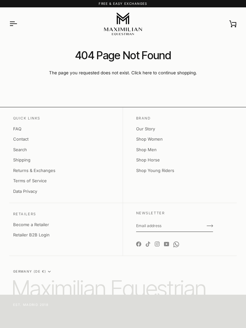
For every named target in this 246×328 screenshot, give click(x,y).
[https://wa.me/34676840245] (176, 239)
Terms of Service (30, 180)
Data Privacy (25, 191)
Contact (21, 139)
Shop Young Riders (155, 170)
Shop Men (146, 149)
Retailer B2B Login (31, 234)
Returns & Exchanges (34, 170)
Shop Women (149, 139)
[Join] (210, 226)
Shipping (21, 159)
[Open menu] (19, 23)
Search (20, 149)
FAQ (17, 128)
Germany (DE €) (29, 271)
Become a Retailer (31, 224)
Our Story (145, 128)
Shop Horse (148, 159)
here (147, 72)
